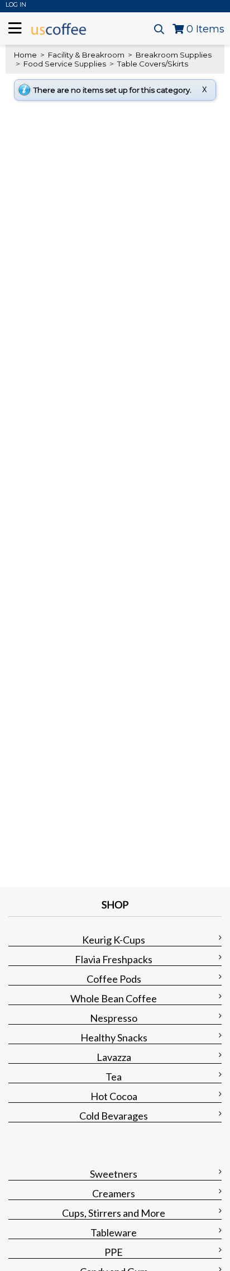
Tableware (113, 1232)
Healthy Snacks (113, 1037)
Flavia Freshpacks (113, 959)
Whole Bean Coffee (113, 998)
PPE (113, 1252)
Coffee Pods (114, 979)
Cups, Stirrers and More (113, 1213)
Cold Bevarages (113, 1116)
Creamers (113, 1193)
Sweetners (113, 1174)
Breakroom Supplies (173, 54)
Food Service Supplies (65, 63)
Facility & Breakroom (86, 54)
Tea (114, 1076)
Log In (16, 4)
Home (25, 54)
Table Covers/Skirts (152, 63)
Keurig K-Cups (113, 940)
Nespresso (113, 1018)
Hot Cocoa (113, 1096)
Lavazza (114, 1057)
